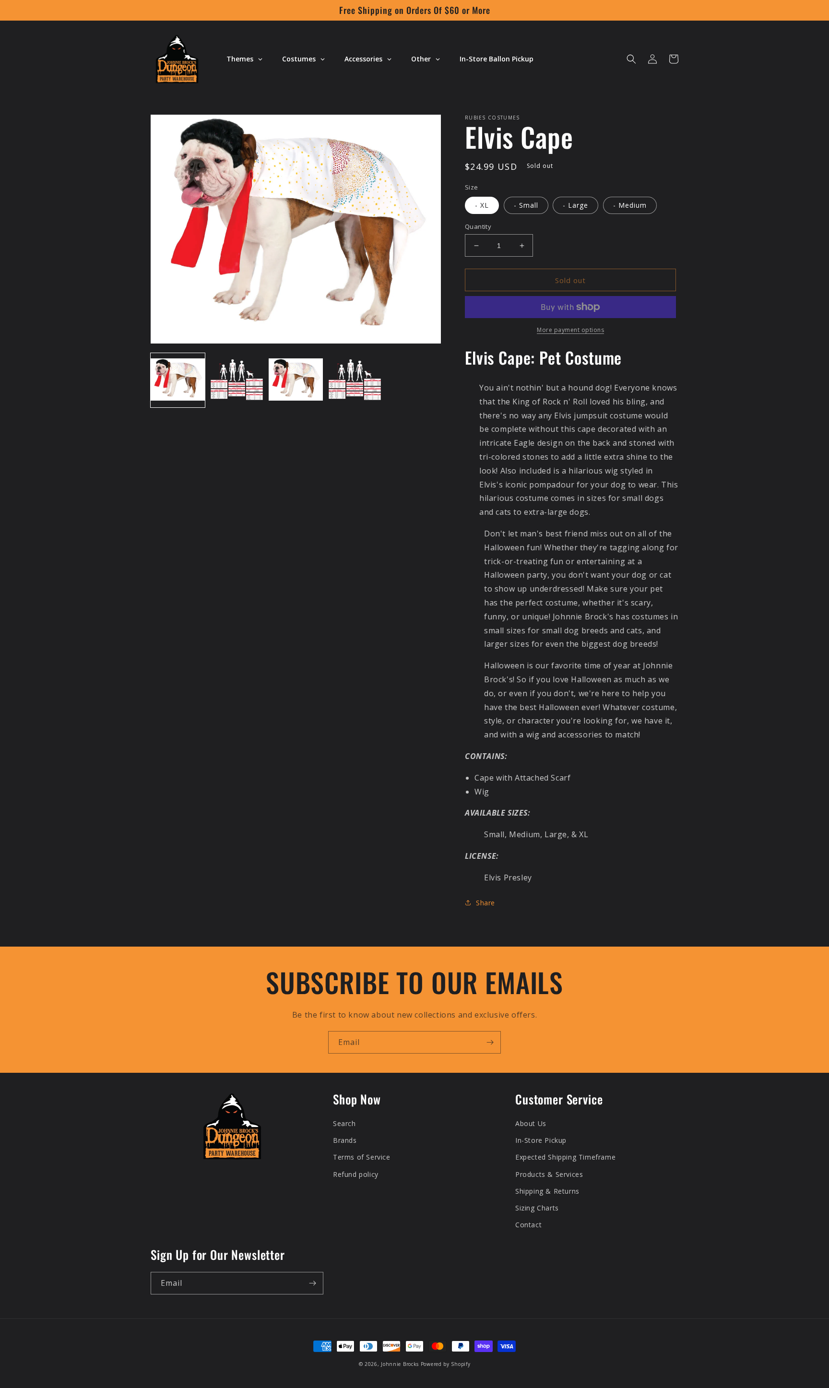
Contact (528, 1224)
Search (344, 1123)
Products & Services (549, 1174)
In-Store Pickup (541, 1140)
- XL (482, 205)
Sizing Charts (537, 1207)
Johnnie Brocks (400, 1364)
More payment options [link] (570, 330)
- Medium (630, 205)
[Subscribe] (489, 1042)
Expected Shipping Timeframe (565, 1157)
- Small (526, 205)
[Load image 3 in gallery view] (296, 380)
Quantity (478, 226)
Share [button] (485, 902)
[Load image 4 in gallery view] (355, 380)
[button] (631, 59)
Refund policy (356, 1174)
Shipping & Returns (547, 1191)
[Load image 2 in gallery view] (237, 380)
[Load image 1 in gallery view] (178, 380)
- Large (575, 205)
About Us (530, 1123)
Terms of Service (362, 1157)
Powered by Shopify (446, 1364)
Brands (345, 1140)
